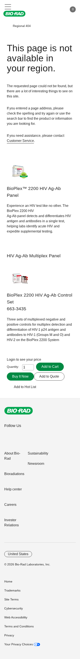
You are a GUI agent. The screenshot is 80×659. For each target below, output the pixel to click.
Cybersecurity (13, 608)
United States (18, 554)
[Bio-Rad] (18, 411)
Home (8, 581)
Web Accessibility (15, 617)
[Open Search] (49, 9)
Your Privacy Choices (19, 644)
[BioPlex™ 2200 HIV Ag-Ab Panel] (20, 174)
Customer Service (20, 141)
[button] (6, 25)
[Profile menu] (58, 9)
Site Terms (11, 599)
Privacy (9, 635)
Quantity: (13, 366)
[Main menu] (8, 6)
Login (11, 359)
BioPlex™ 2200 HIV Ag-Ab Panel (34, 192)
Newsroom (36, 463)
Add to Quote (49, 376)
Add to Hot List (25, 387)
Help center (13, 489)
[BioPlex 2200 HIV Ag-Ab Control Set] (20, 281)
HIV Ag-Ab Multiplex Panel (34, 255)
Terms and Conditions (19, 626)
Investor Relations (11, 522)
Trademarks (12, 590)
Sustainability (38, 453)
